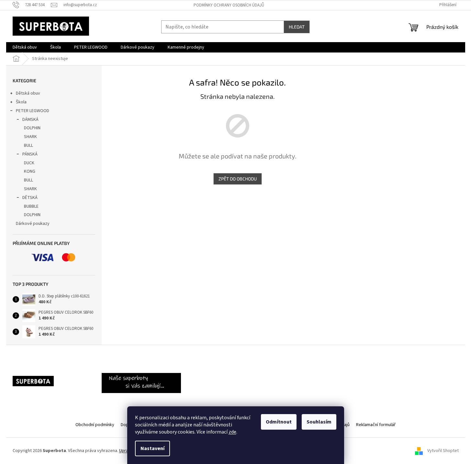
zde (232, 431)
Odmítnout (279, 421)
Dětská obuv (28, 93)
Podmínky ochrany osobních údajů (229, 5)
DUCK (29, 163)
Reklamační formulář (376, 425)
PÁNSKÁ (30, 154)
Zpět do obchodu (238, 178)
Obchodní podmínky (94, 425)
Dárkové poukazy (33, 223)
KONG (29, 171)
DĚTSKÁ (30, 197)
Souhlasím (319, 421)
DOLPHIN (32, 128)
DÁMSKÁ (30, 119)
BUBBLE (31, 206)
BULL (28, 145)
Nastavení (152, 448)
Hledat (297, 26)
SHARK (30, 136)
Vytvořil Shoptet (443, 450)
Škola (21, 102)
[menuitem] (24, 47)
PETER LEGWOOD (32, 111)
